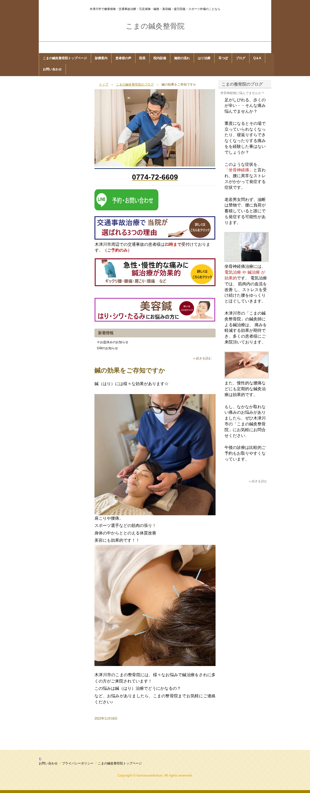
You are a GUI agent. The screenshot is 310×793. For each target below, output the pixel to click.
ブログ (240, 58)
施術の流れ (182, 58)
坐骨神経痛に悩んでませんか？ (242, 93)
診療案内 (101, 58)
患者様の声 (123, 58)
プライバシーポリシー (77, 763)
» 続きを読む (202, 358)
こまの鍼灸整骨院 (155, 26)
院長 (142, 58)
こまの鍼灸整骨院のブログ (135, 84)
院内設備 (160, 58)
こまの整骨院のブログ (242, 84)
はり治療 (204, 58)
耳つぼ (223, 58)
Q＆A (257, 58)
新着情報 (106, 333)
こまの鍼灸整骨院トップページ (65, 58)
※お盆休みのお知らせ (112, 342)
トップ (103, 84)
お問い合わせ (52, 69)
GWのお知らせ (107, 348)
